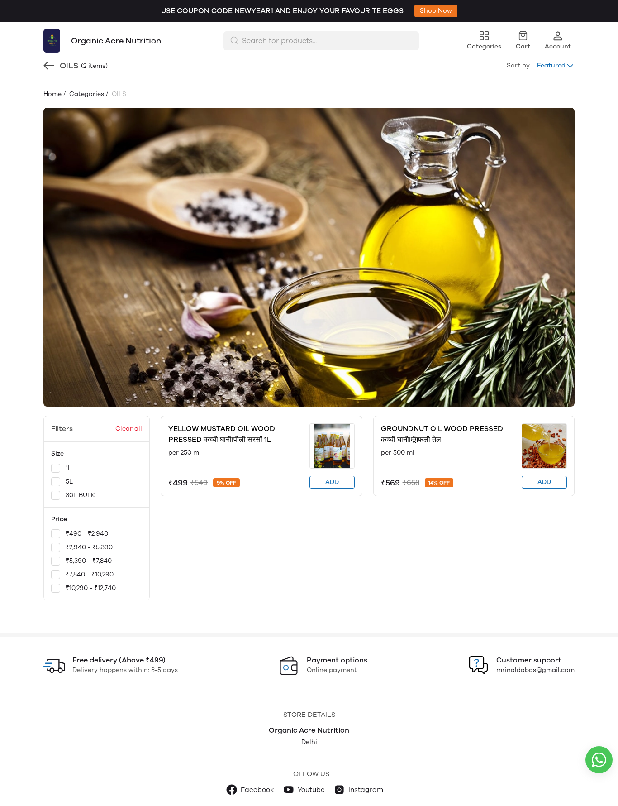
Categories (85, 94)
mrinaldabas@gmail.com (535, 670)
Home (52, 94)
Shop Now (436, 10)
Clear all (128, 428)
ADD (332, 482)
